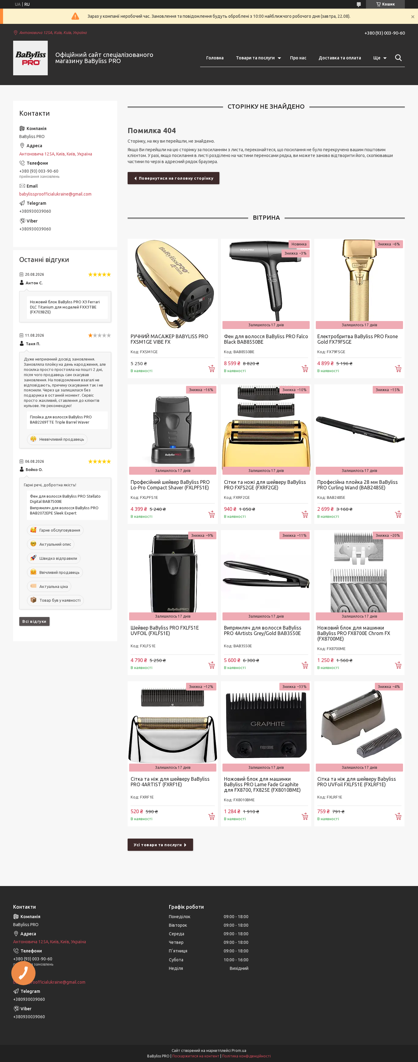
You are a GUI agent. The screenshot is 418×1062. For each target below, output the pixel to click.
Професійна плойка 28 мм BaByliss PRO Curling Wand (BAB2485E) (357, 484)
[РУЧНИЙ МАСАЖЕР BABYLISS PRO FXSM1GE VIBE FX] (173, 284)
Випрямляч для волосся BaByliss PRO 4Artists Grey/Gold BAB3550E (262, 630)
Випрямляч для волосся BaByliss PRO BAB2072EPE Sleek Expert (64, 510)
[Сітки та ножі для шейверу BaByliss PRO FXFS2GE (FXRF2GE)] (266, 429)
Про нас (298, 57)
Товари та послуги (255, 57)
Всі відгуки (34, 621)
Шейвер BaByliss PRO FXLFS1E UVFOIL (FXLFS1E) (165, 630)
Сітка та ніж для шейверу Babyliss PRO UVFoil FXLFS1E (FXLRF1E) (356, 781)
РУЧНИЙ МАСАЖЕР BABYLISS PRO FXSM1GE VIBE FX (169, 339)
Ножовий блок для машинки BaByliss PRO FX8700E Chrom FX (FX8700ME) (353, 633)
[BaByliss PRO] (30, 58)
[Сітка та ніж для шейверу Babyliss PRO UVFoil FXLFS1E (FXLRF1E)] (359, 726)
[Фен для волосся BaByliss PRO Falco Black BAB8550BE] (266, 284)
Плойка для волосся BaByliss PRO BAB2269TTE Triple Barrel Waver (61, 419)
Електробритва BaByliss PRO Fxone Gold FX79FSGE (357, 339)
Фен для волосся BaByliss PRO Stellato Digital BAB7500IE (65, 498)
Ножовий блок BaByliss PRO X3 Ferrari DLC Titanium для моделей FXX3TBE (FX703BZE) (65, 307)
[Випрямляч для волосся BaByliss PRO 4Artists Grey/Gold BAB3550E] (266, 575)
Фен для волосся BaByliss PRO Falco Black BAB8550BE (266, 339)
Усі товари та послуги (158, 845)
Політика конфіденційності (246, 1056)
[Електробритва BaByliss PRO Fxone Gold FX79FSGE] (359, 284)
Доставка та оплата (340, 57)
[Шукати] (397, 58)
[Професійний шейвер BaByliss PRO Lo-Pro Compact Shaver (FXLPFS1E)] (173, 429)
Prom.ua (239, 1051)
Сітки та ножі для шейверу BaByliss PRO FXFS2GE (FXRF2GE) (265, 484)
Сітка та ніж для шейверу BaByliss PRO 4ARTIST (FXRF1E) (170, 781)
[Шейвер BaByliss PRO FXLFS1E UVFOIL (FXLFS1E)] (173, 575)
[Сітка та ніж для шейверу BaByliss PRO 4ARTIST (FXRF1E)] (173, 726)
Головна (215, 57)
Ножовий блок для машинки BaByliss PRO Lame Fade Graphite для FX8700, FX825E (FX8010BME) (262, 784)
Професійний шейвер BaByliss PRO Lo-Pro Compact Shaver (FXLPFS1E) (170, 484)
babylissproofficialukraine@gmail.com (55, 194)
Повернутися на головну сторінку (176, 178)
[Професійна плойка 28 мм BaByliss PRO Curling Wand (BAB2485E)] (359, 429)
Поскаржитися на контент (195, 1056)
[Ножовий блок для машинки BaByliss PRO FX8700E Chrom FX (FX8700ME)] (359, 575)
